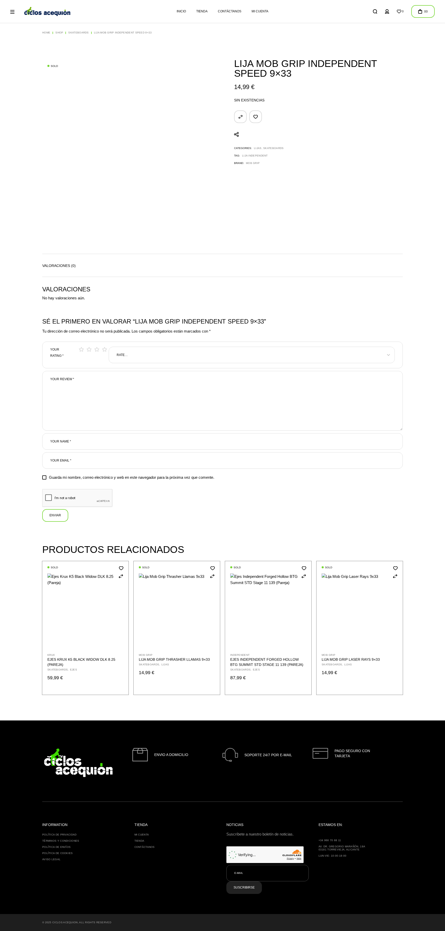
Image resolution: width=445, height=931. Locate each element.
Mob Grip (253, 163)
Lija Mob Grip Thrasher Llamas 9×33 (174, 659)
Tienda (139, 840)
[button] (240, 116)
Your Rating (57, 353)
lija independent (255, 155)
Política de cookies (57, 853)
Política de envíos (56, 847)
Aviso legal (51, 859)
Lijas (258, 148)
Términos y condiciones (60, 840)
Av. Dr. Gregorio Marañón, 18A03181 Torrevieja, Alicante (342, 848)
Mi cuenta (141, 834)
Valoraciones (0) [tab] (59, 266)
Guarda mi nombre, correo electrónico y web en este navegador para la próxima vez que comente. (131, 477)
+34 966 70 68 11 (330, 840)
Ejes (73, 669)
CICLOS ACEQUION (65, 922)
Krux (51, 655)
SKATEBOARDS (273, 148)
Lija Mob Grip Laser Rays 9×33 (351, 659)
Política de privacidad (59, 834)
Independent (240, 655)
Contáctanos (144, 847)
